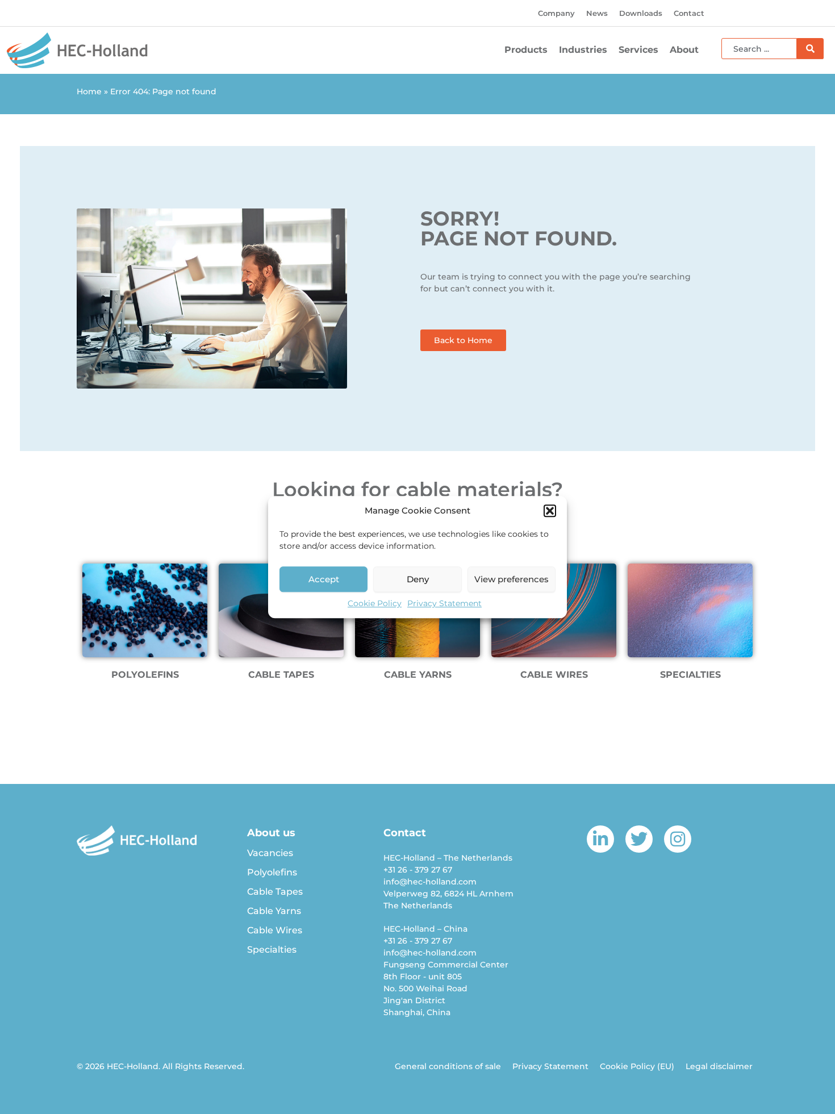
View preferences (511, 579)
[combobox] (759, 48)
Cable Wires (274, 930)
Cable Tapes (275, 891)
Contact (689, 13)
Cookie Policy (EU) (637, 1066)
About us (271, 833)
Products (526, 49)
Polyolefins (272, 872)
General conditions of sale (448, 1066)
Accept (323, 579)
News (597, 13)
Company (556, 13)
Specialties (272, 949)
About (684, 49)
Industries (583, 49)
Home (89, 91)
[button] (550, 510)
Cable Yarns (274, 911)
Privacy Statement (444, 603)
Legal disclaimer (719, 1066)
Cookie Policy (375, 603)
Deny (418, 579)
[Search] (810, 48)
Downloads (640, 13)
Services (638, 49)
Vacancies (270, 853)
